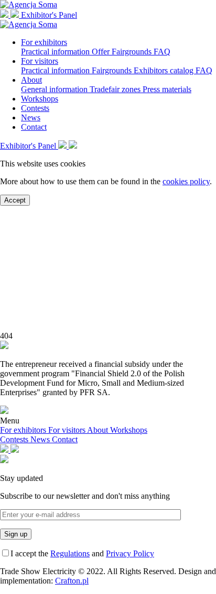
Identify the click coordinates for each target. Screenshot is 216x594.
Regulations (70, 553)
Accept (15, 200)
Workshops (39, 98)
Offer (102, 51)
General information (55, 89)
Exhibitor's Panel (49, 14)
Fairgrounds (133, 51)
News (30, 117)
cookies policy (186, 181)
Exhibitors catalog (165, 70)
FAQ (162, 51)
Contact (34, 126)
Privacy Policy (130, 553)
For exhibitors (44, 42)
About (31, 79)
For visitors (39, 61)
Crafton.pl (72, 580)
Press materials (167, 89)
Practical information (56, 51)
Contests (35, 108)
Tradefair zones (116, 89)
